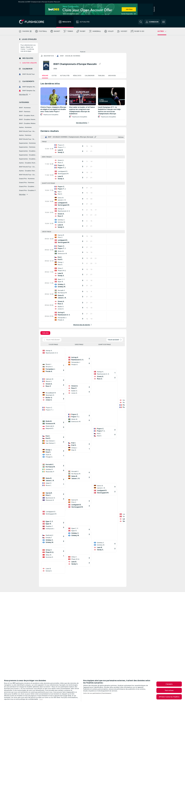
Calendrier (89, 75)
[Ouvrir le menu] (163, 21)
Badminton (49, 56)
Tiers (41, 699)
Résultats (77, 75)
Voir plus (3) (23, 94)
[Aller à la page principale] (33, 22)
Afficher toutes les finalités (169, 697)
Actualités (64, 75)
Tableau (101, 75)
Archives (112, 75)
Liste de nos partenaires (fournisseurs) (97, 693)
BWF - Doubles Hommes (70, 56)
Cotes (54, 75)
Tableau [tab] (45, 333)
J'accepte (169, 684)
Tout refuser (169, 690)
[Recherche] (140, 21)
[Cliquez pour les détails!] (82, 148)
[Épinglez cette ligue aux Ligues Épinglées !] (100, 64)
